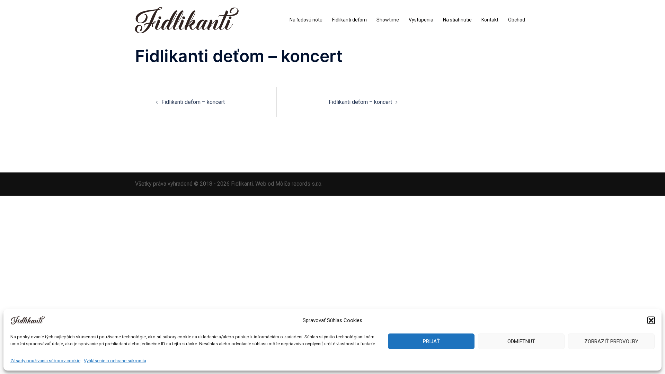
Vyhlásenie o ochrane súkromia (115, 360)
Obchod (516, 20)
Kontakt (489, 20)
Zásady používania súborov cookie (45, 360)
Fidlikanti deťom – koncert (193, 102)
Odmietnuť (521, 341)
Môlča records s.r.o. (298, 183)
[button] (651, 320)
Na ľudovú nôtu (306, 20)
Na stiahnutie (457, 20)
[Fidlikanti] (187, 19)
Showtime (387, 20)
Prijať (431, 341)
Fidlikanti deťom (349, 20)
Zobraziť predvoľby (611, 341)
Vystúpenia (421, 20)
